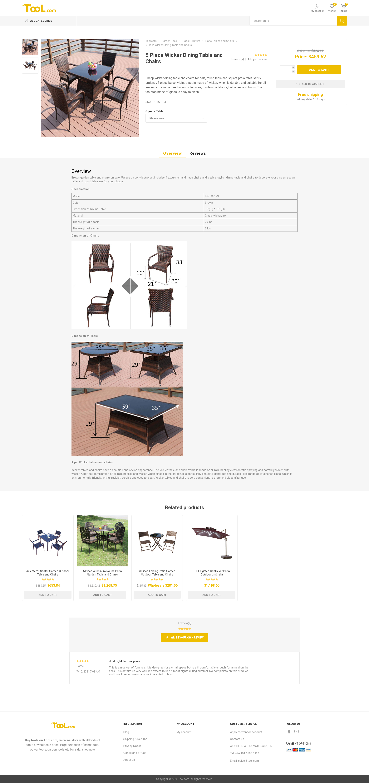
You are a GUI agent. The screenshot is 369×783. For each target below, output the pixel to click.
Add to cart (319, 69)
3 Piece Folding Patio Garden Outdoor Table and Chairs (157, 572)
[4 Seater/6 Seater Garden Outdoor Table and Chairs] (47, 540)
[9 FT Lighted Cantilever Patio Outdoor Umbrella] (211, 540)
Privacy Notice (132, 746)
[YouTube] (296, 731)
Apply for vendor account (246, 732)
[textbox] (293, 21)
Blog (126, 732)
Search (342, 21)
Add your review (257, 59)
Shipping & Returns (135, 739)
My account (317, 10)
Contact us (237, 739)
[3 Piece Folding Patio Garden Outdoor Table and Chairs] (157, 540)
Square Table (154, 111)
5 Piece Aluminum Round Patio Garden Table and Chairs (102, 572)
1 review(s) (237, 59)
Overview (172, 153)
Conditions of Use (134, 753)
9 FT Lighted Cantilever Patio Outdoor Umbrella (212, 572)
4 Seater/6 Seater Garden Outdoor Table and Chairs (47, 572)
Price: (301, 57)
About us (129, 759)
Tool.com (50, 740)
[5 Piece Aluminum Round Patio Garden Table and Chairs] (102, 540)
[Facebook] (289, 731)
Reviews (197, 153)
